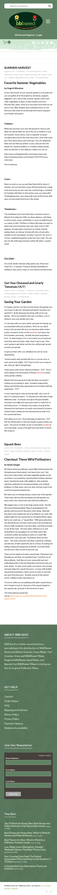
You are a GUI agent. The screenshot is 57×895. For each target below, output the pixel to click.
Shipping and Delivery (16, 710)
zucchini (31, 77)
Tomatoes (11, 77)
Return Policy (11, 714)
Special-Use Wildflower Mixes (20, 663)
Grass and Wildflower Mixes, (29, 655)
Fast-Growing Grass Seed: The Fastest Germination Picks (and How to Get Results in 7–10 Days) (28, 859)
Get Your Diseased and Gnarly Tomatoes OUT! (23, 284)
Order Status (11, 701)
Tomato (30, 293)
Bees (28, 448)
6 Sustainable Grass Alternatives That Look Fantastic (25, 867)
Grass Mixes (39, 651)
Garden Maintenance (41, 290)
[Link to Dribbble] (51, 891)
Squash (33, 451)
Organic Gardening (30, 74)
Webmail (15, 888)
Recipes (44, 74)
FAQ (6, 705)
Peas (39, 74)
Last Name (10, 781)
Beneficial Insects (36, 448)
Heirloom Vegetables (11, 293)
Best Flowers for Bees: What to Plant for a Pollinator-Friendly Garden (24, 841)
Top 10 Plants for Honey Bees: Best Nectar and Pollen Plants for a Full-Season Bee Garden (27, 824)
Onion (21, 74)
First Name (10, 770)
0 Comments (21, 71)
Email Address (13, 758)
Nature (16, 74)
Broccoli (31, 290)
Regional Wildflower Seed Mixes (21, 659)
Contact (8, 696)
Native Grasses (24, 651)
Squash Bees (12, 444)
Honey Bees (47, 448)
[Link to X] (46, 891)
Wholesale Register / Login (28, 35)
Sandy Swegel (24, 297)
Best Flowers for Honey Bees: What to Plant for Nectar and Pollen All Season (27, 834)
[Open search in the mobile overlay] (28, 5)
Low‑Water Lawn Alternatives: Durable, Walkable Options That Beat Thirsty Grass (25, 848)
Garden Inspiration (34, 71)
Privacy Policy (11, 718)
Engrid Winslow (43, 77)
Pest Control (23, 293)
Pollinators (27, 451)
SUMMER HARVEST (17, 67)
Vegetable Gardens (21, 77)
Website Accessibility (16, 727)
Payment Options (13, 723)
